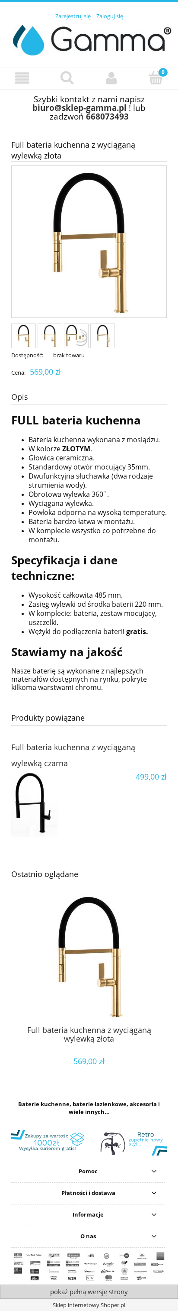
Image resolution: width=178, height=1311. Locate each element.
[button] (22, 78)
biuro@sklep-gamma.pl (79, 107)
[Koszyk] (156, 77)
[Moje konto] (111, 78)
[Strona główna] (89, 38)
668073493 (107, 116)
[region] (89, 1143)
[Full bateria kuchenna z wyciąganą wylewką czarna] (50, 804)
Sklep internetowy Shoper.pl (89, 1305)
